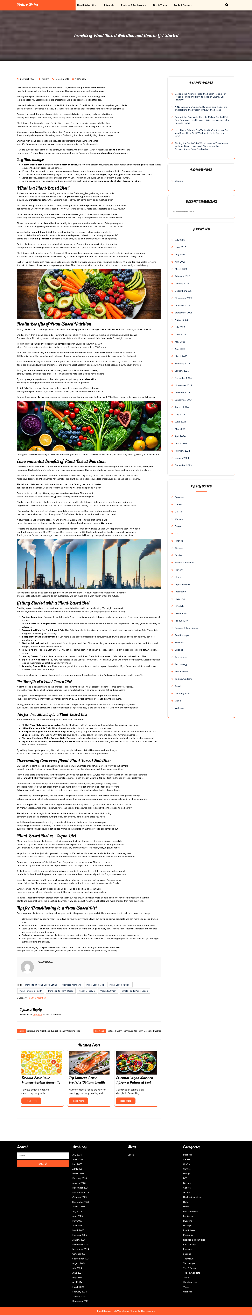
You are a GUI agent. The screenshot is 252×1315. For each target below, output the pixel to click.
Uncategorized (182, 693)
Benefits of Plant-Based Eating (41, 985)
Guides (178, 555)
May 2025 (180, 341)
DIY (176, 533)
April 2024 (180, 436)
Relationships (182, 635)
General (179, 548)
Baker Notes (27, 4)
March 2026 (181, 269)
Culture (179, 519)
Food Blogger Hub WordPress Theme (117, 1311)
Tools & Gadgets (183, 5)
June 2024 (180, 421)
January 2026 (182, 283)
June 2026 (180, 247)
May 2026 (180, 254)
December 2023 (183, 465)
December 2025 (183, 290)
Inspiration (180, 591)
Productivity (181, 620)
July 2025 (180, 327)
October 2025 (182, 305)
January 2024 (182, 458)
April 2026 (180, 261)
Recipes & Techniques (133, 5)
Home (178, 577)
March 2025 (181, 356)
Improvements (182, 584)
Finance (179, 540)
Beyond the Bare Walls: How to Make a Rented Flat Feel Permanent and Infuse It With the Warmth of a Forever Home (202, 120)
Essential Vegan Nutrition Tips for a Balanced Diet (134, 1080)
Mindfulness (181, 613)
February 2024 (182, 450)
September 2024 (184, 399)
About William (45, 962)
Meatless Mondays (71, 985)
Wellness (179, 708)
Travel (178, 686)
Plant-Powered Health (30, 991)
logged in (37, 1014)
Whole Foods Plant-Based (135, 991)
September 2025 (183, 312)
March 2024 (181, 443)
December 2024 (183, 378)
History (179, 569)
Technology (181, 664)
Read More (31, 1101)
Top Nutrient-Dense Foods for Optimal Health (87, 1080)
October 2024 (182, 392)
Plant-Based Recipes (120, 985)
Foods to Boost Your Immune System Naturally (40, 1080)
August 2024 (182, 407)
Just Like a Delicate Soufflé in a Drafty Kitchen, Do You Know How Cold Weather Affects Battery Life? (201, 133)
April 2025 (180, 349)
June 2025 (180, 334)
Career (178, 504)
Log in (131, 1154)
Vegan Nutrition (108, 991)
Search (43, 1163)
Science (179, 649)
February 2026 (182, 276)
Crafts (178, 511)
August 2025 (182, 320)
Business (179, 497)
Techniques (181, 657)
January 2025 (182, 370)
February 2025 (182, 363)
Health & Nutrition (87, 5)
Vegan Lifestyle (87, 991)
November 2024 (183, 385)
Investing (180, 599)
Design (178, 526)
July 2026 (180, 240)
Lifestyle (109, 5)
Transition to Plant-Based (61, 991)
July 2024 (180, 414)
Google (179, 181)
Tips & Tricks (160, 5)
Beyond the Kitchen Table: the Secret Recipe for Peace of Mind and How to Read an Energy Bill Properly (200, 96)
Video (178, 700)
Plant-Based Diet (95, 985)
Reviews (179, 642)
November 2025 (183, 298)
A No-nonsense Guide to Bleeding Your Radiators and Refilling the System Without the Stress (201, 108)
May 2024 (180, 429)
